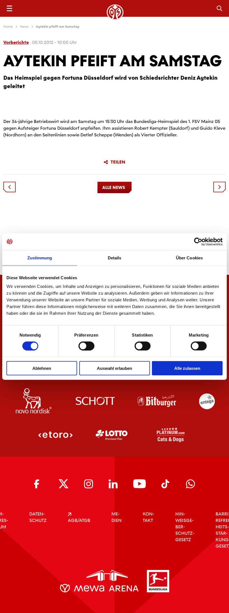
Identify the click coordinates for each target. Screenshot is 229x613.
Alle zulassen (187, 368)
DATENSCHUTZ (38, 517)
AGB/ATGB (79, 520)
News (24, 26)
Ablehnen (41, 368)
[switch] (86, 345)
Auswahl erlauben (114, 368)
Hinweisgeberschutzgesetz (184, 527)
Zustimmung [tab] (39, 257)
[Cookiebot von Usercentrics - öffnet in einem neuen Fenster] (198, 241)
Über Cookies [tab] (189, 257)
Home (8, 26)
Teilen (118, 162)
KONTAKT (148, 517)
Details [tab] (114, 257)
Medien (116, 517)
